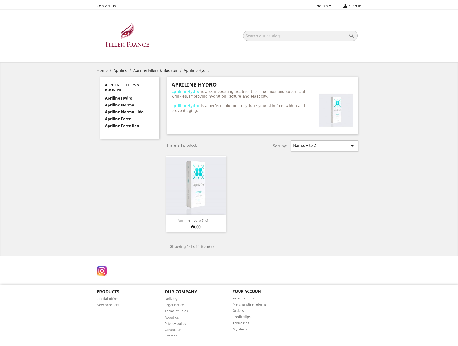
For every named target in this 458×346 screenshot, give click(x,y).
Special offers (107, 298)
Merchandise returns (249, 304)
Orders (238, 310)
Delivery (171, 298)
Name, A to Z (324, 146)
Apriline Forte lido (122, 125)
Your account (248, 291)
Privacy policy (175, 323)
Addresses (241, 323)
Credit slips (242, 317)
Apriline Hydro (118, 98)
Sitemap (171, 336)
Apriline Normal (120, 105)
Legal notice (174, 305)
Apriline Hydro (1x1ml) (196, 220)
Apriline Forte (118, 118)
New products (108, 305)
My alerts (240, 329)
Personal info (243, 298)
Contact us (106, 6)
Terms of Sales (176, 311)
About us (172, 317)
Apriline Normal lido (124, 112)
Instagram (102, 271)
